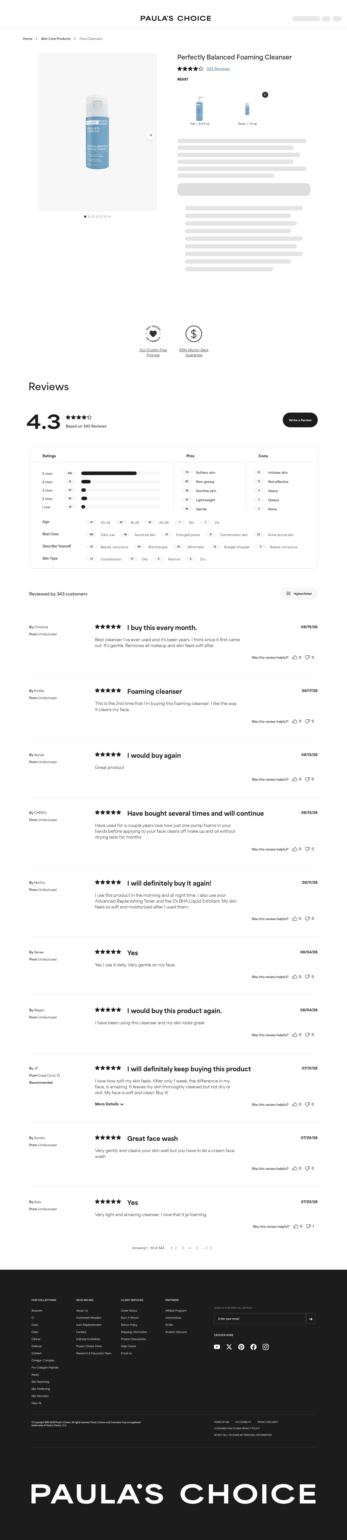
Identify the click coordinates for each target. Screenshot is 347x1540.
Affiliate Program (175, 1310)
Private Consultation (133, 1339)
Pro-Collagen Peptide (44, 1367)
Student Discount (176, 1332)
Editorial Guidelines (88, 1339)
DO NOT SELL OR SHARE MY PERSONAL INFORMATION (243, 1435)
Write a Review (300, 420)
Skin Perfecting (40, 1389)
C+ (33, 1317)
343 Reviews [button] (218, 68)
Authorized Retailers (88, 1317)
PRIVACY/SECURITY (268, 1422)
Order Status (129, 1310)
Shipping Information (134, 1332)
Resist (35, 1374)
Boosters (36, 1310)
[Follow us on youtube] (217, 1347)
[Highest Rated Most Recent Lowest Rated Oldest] (303, 593)
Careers (81, 1332)
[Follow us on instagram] (266, 1347)
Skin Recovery (40, 1396)
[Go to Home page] (176, 19)
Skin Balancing (40, 1381)
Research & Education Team (94, 1353)
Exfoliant (36, 1353)
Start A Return (130, 1317)
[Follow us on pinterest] (241, 1347)
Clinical (35, 1339)
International (173, 1317)
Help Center (128, 1346)
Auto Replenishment (88, 1325)
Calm (34, 1325)
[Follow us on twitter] (229, 1347)
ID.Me (169, 1325)
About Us (82, 1310)
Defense (36, 1346)
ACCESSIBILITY (243, 1422)
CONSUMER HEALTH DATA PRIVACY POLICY (237, 1428)
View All (36, 1403)
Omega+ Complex (42, 1360)
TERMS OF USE (221, 1422)
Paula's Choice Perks (89, 1346)
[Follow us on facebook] (253, 1347)
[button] (97, 132)
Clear (34, 1332)
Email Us (126, 1353)
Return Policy (129, 1325)
